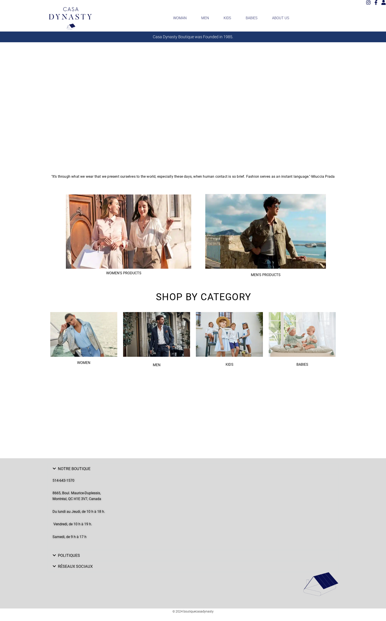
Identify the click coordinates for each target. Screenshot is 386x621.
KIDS (227, 18)
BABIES (251, 18)
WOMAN (180, 18)
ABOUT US (280, 18)
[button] (193, 468)
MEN (205, 18)
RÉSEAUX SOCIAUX (75, 566)
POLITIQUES (69, 555)
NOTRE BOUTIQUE (74, 468)
